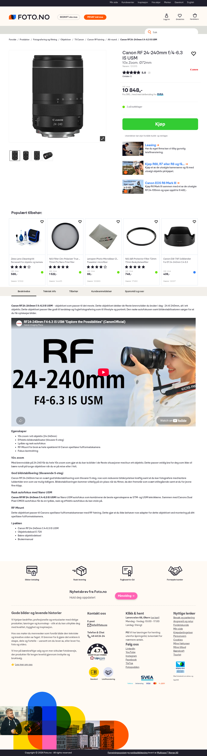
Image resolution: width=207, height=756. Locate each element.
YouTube (131, 652)
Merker (167, 2)
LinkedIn (130, 648)
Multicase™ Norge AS (167, 752)
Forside (12, 39)
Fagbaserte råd (127, 579)
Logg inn (166, 15)
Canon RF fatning (95, 39)
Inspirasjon (143, 2)
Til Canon (79, 39)
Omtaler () (127, 76)
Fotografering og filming (45, 39)
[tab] (23, 291)
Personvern (179, 636)
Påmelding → (126, 596)
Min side (114, 2)
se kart (155, 617)
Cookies (178, 639)
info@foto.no (99, 625)
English (190, 2)
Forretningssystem (117, 752)
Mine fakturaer (181, 643)
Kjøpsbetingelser (183, 632)
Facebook (131, 659)
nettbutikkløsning (139, 752)
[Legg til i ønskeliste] (41, 221)
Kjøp (160, 124)
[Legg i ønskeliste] (194, 54)
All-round (112, 39)
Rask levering (79, 579)
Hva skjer (156, 2)
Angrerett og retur (183, 621)
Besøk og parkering (184, 617)
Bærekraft (178, 651)
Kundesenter (128, 2)
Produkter (25, 39)
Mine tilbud (179, 647)
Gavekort (179, 2)
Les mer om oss (24, 664)
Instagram (131, 656)
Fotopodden (132, 667)
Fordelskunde (181, 625)
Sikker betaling (32, 579)
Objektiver (65, 39)
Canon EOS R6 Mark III (160, 183)
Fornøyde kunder (175, 579)
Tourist (177, 654)
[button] (103, 652)
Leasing (150, 145)
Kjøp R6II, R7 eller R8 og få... (165, 164)
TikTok (129, 663)
